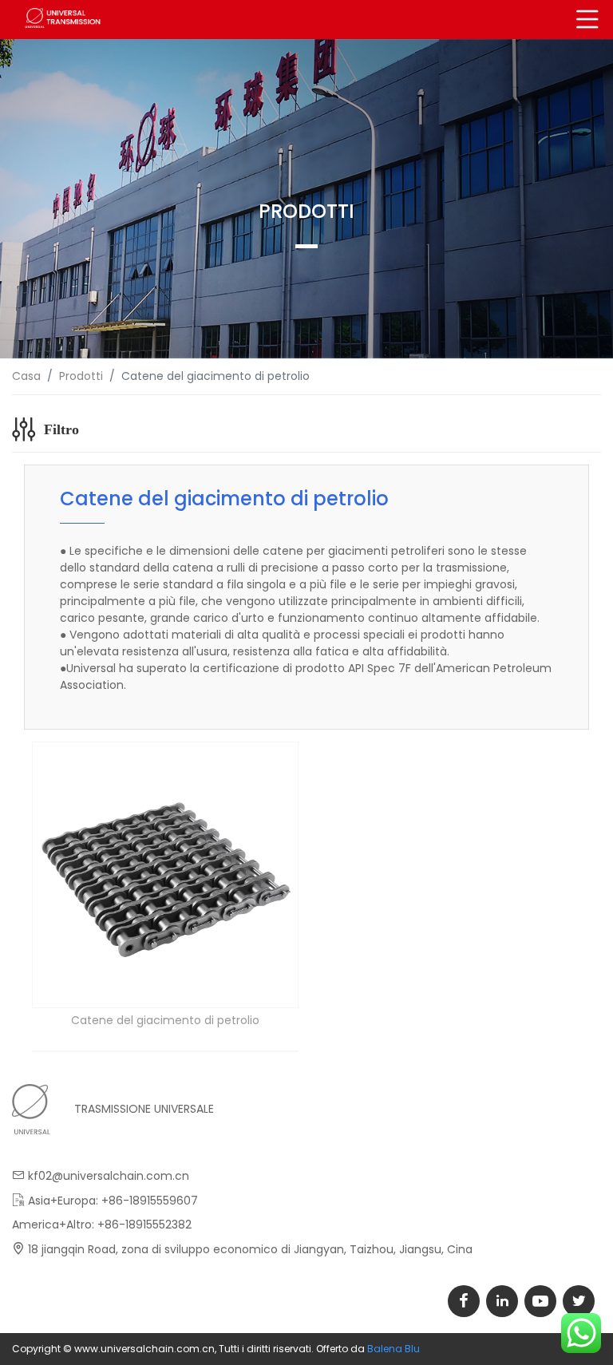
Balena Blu (393, 1348)
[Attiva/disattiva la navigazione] (587, 19)
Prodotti (81, 376)
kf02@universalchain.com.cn (108, 1176)
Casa (26, 376)
